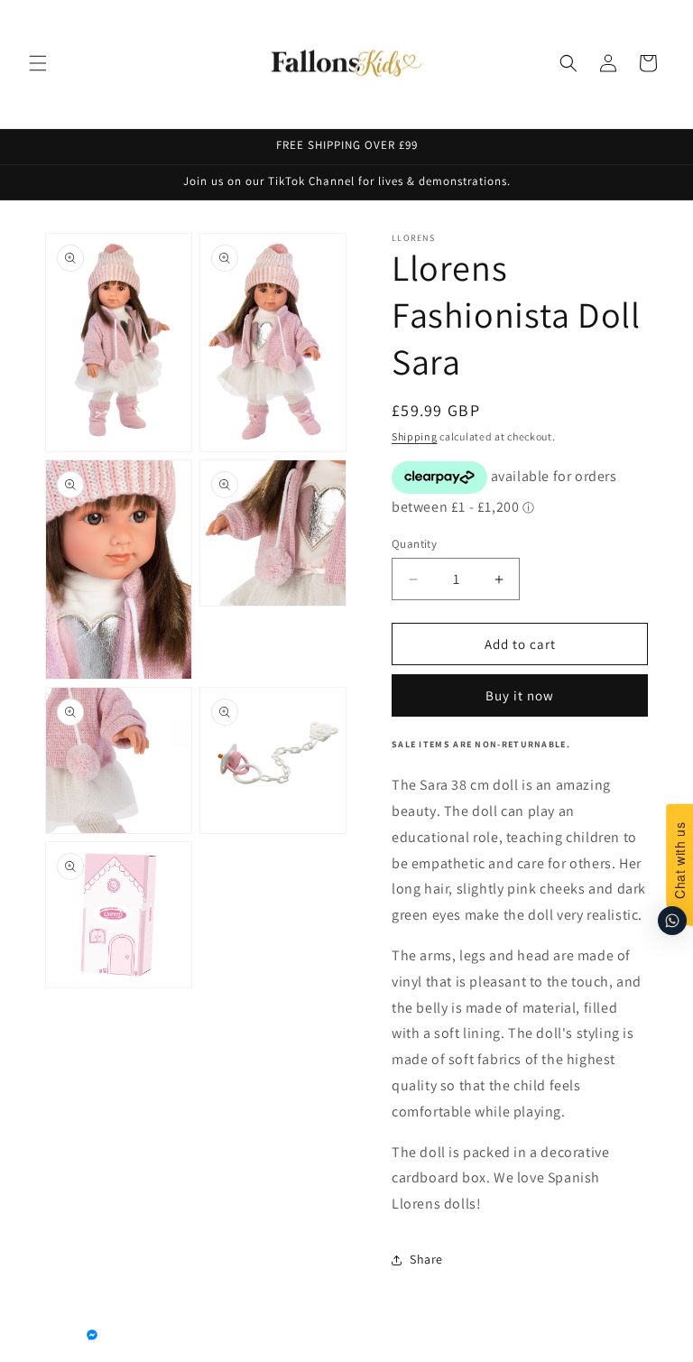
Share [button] (426, 1259)
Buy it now (519, 695)
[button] (38, 63)
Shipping (415, 436)
